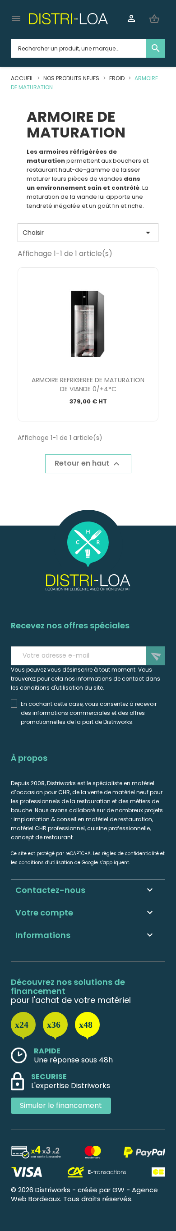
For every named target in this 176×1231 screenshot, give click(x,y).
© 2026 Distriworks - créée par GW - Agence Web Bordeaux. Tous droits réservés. (84, 1194)
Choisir (88, 232)
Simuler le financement (61, 1105)
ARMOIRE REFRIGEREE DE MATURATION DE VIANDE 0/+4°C (88, 384)
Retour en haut (88, 464)
